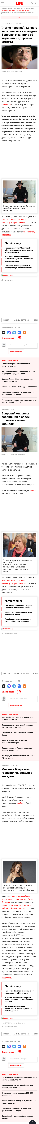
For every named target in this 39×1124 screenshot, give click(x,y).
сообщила (6, 104)
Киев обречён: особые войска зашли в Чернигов (17, 733)
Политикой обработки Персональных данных (15, 10)
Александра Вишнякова (11, 633)
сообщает (21, 803)
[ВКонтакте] (19, 332)
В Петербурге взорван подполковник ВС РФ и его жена (18, 757)
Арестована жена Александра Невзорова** (19, 387)
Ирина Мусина (8, 280)
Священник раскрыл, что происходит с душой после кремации (17, 393)
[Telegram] (14, 332)
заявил (32, 490)
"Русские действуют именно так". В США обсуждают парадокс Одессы (18, 372)
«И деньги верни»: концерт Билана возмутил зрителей (16, 364)
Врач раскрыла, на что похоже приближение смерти (14, 741)
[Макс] (9, 332)
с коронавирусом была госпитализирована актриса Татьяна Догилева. (18, 899)
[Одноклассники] (24, 332)
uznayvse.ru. (7, 977)
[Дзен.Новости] (4, 332)
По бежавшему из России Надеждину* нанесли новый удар (17, 749)
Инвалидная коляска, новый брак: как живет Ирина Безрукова (17, 726)
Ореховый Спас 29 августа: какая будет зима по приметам (18, 380)
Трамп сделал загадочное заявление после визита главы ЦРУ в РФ (19, 401)
